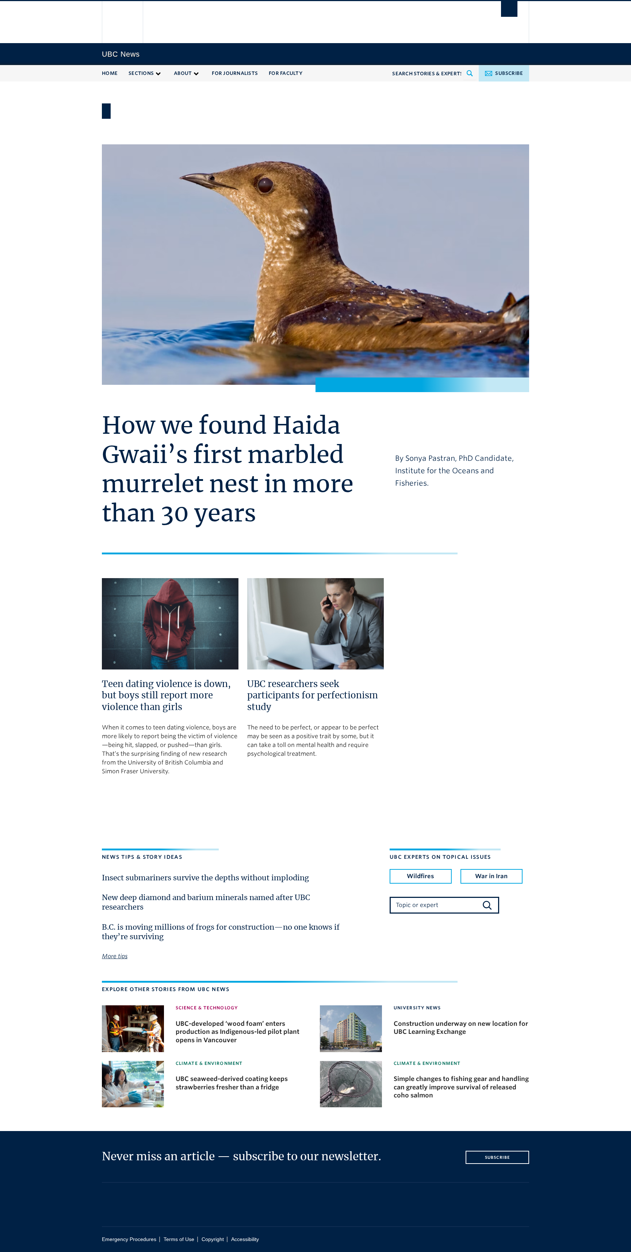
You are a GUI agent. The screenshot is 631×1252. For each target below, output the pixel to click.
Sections (141, 73)
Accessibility (245, 1239)
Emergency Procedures (129, 1239)
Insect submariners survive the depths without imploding (205, 878)
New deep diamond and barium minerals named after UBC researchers (206, 902)
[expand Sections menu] (158, 73)
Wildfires (420, 876)
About (183, 73)
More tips (114, 956)
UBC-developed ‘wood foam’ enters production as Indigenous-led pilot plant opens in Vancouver (237, 1032)
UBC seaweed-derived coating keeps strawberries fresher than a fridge (232, 1082)
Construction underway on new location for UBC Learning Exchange (461, 1027)
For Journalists (235, 73)
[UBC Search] (509, 9)
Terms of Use (179, 1239)
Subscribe (509, 73)
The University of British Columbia (123, 22)
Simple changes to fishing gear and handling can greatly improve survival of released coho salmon (461, 1087)
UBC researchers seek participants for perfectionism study (312, 696)
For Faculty (285, 73)
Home (110, 73)
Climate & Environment (209, 1063)
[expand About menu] (196, 73)
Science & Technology (207, 1007)
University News (417, 1007)
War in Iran (491, 876)
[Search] (487, 905)
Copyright (213, 1239)
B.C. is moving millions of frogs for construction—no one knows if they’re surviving (221, 932)
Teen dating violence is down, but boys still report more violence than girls (166, 696)
